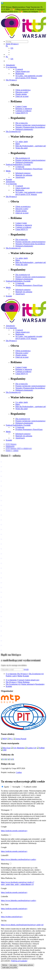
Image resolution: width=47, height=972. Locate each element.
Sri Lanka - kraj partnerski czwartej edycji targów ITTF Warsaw (28, 77)
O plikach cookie (30, 787)
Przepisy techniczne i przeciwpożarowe (30, 125)
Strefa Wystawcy (12, 44)
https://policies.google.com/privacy (14, 831)
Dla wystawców (21, 123)
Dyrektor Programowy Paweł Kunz (29, 169)
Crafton (19, 772)
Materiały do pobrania (23, 175)
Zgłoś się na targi (21, 96)
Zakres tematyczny (22, 71)
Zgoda (6, 787)
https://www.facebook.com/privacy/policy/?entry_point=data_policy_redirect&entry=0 (17, 883)
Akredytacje (20, 177)
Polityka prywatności (19, 961)
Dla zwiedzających (22, 158)
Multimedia (19, 74)
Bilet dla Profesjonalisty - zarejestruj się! (30, 146)
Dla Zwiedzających (13, 131)
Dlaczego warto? (21, 92)
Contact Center (21, 106)
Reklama (26, 682)
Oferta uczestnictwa (22, 90)
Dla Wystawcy (11, 80)
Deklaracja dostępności (24, 129)
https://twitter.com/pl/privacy (12, 917)
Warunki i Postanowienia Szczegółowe (30, 127)
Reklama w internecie (23, 109)
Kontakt (9, 179)
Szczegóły (16, 787)
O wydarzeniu (11, 67)
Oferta (19, 682)
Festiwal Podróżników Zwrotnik (18, 164)
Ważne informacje (28, 684)
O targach (19, 69)
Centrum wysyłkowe (23, 111)
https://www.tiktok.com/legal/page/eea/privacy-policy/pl (22, 925)
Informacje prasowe (22, 173)
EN (12, 48)
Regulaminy (40, 684)
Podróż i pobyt (11, 676)
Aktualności (10, 65)
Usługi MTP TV (21, 113)
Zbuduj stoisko (21, 94)
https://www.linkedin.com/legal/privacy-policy (18, 859)
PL (7, 46)
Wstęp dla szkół (21, 148)
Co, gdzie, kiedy (21, 142)
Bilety (17, 144)
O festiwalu (19, 167)
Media (8, 171)
